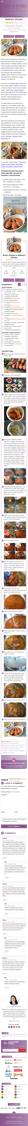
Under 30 (18, 1086)
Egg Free (5, 1089)
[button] (6, 23)
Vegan (17, 1091)
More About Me (14, 1021)
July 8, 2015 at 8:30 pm (7, 886)
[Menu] (2, 1)
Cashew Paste (16, 298)
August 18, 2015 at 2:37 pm (11, 939)
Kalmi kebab (19, 164)
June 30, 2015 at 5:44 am (8, 840)
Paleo (17, 1097)
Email (17, 812)
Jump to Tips (20, 36)
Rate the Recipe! (6, 792)
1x (19, 284)
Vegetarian (18, 1089)
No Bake (18, 1094)
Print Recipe (9, 280)
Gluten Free (6, 1091)
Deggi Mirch (15, 313)
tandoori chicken (15, 83)
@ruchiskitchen (18, 765)
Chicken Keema (17, 166)
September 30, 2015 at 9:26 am (9, 960)
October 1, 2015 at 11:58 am (11, 979)
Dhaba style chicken (7, 166)
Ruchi (11, 28)
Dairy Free (5, 1086)
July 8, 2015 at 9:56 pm (10, 905)
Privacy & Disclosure (18, 1123)
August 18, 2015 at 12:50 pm (8, 922)
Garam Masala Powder (17, 307)
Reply (4, 858)
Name (3, 812)
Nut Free (5, 1097)
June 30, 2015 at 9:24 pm (10, 864)
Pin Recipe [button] (20, 280)
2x (22, 284)
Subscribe (22, 1050)
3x (24, 284)
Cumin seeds (16, 306)
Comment (4, 795)
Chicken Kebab (10, 164)
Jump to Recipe (8, 36)
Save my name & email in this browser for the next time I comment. (15, 820)
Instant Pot (6, 1094)
